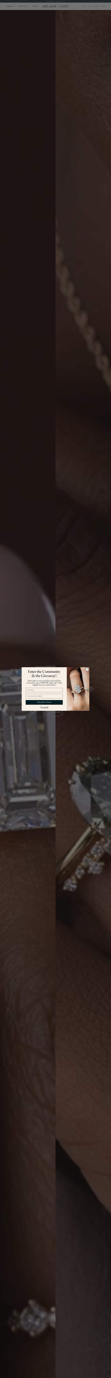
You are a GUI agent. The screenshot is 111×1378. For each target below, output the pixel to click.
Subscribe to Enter (44, 702)
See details (44, 707)
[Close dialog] (87, 669)
